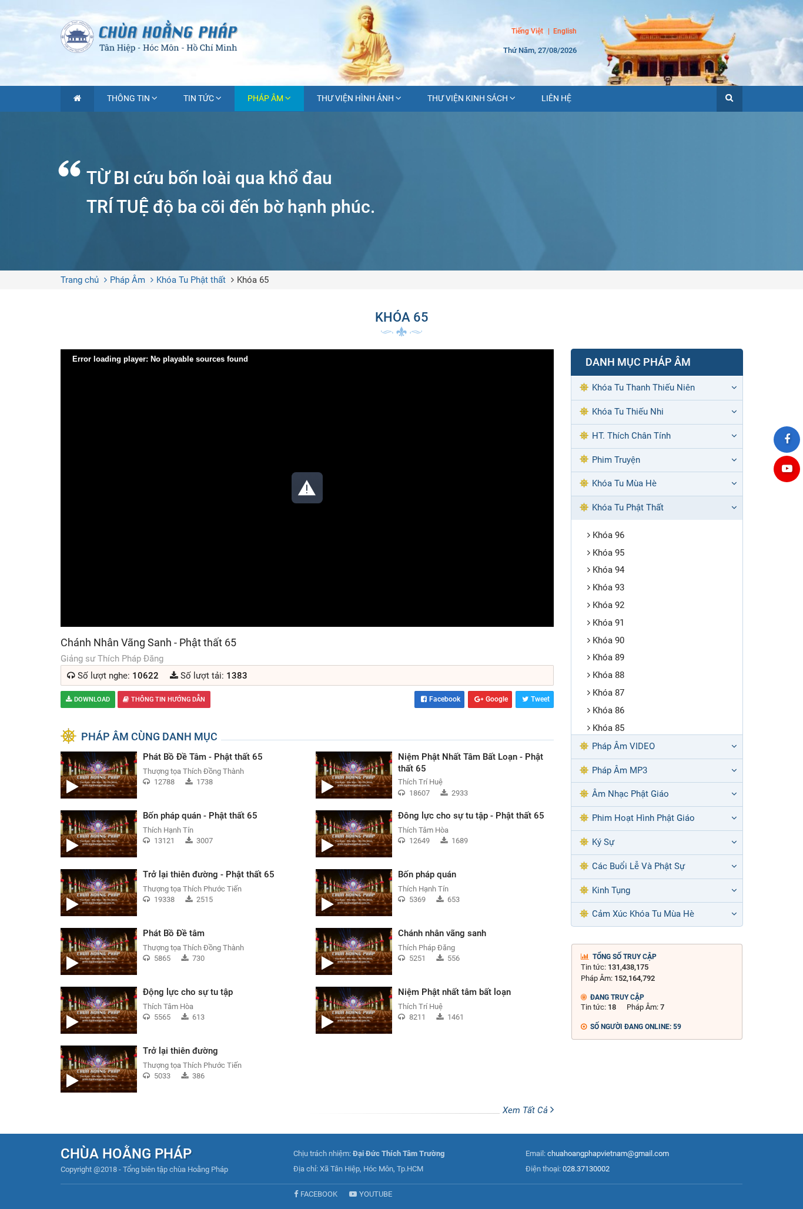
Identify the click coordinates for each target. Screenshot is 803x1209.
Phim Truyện (616, 460)
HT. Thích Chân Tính (631, 435)
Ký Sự (603, 842)
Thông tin (128, 98)
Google (497, 699)
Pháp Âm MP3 (619, 770)
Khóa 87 (608, 692)
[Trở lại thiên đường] (179, 1069)
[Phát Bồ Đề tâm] (179, 951)
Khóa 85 (608, 728)
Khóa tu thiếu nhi (628, 411)
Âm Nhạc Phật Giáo (630, 794)
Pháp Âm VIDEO (623, 746)
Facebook (444, 699)
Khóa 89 (608, 657)
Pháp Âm (265, 98)
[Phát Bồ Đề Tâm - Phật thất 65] (179, 775)
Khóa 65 (253, 280)
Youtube (375, 1194)
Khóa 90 (608, 640)
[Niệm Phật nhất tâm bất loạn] (434, 1010)
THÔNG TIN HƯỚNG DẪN (168, 699)
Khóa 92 (608, 605)
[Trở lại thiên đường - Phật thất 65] (179, 892)
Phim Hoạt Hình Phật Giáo (643, 818)
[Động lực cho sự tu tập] (179, 1010)
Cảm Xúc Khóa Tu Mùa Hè (643, 914)
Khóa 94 (608, 570)
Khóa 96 (608, 535)
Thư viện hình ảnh (355, 98)
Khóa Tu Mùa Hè (624, 483)
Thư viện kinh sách (467, 98)
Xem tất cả (526, 1110)
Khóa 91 (608, 622)
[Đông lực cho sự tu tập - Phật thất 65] (434, 833)
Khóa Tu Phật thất (191, 280)
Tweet (540, 699)
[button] (729, 99)
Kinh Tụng (611, 890)
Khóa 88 (608, 675)
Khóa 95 (608, 552)
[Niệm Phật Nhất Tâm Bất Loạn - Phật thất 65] (434, 775)
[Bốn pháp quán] (434, 892)
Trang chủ (80, 280)
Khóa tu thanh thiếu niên (643, 387)
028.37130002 (586, 1168)
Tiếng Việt (527, 31)
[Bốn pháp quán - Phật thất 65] (179, 833)
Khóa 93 (608, 587)
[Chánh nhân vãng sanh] (434, 951)
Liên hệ (556, 98)
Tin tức (198, 98)
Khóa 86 (608, 710)
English (565, 32)
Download (92, 699)
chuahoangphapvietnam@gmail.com (608, 1153)
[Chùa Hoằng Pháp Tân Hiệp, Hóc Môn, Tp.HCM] (401, 35)
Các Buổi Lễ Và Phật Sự (638, 866)
